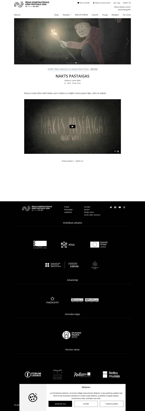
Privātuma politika (112, 404)
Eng (118, 3)
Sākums (17, 15)
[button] (17, 41)
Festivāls (66, 15)
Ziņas (56, 15)
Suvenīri (95, 15)
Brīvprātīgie (68, 209)
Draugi (105, 15)
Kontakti (87, 207)
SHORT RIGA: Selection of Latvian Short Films (68, 69)
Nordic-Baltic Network (92, 215)
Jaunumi (87, 209)
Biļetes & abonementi (102, 3)
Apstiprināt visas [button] (60, 404)
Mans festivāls (85, 3)
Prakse (66, 207)
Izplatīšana (68, 212)
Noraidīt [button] (86, 404)
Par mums (127, 15)
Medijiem (115, 15)
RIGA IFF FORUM (81, 15)
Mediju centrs (89, 212)
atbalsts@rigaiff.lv (124, 10)
